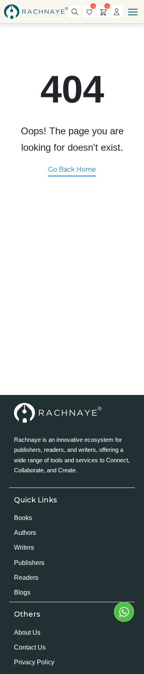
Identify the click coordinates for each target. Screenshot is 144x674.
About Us (27, 632)
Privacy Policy (34, 662)
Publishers (29, 562)
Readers (26, 577)
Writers (24, 547)
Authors (25, 532)
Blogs (22, 592)
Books (23, 517)
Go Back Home (72, 169)
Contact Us (30, 647)
